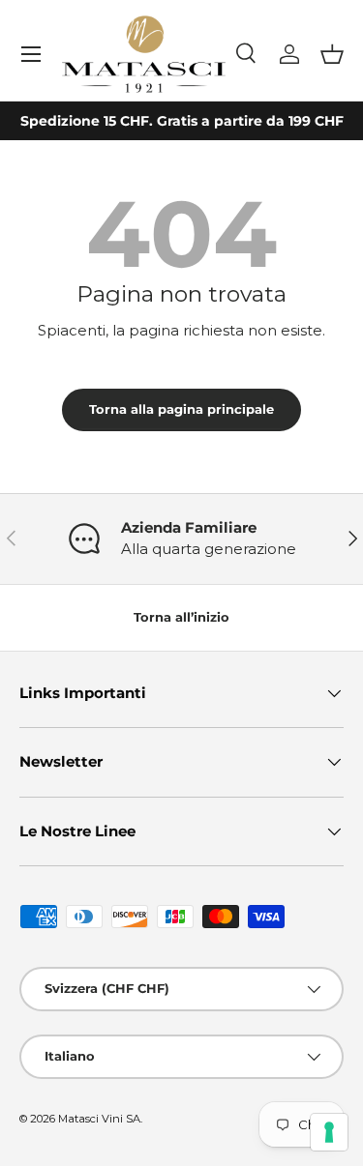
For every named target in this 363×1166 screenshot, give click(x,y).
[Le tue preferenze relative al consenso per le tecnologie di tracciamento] (329, 1132)
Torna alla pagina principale (181, 409)
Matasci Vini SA (99, 1118)
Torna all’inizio (181, 617)
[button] (332, 54)
